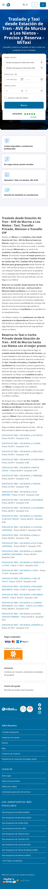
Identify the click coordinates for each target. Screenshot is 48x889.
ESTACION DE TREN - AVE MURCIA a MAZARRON (22, 500)
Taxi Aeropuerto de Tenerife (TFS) (15, 839)
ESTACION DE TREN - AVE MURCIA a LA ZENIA (21, 443)
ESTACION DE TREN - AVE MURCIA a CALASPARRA (23, 508)
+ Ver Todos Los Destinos (12, 861)
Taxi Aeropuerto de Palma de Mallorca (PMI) (20, 850)
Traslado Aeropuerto (10, 732)
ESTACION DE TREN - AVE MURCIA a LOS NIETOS (22, 435)
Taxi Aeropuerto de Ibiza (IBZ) (14, 828)
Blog (3, 748)
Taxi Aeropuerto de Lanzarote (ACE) (16, 844)
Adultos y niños (10, 86)
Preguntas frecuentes (11, 737)
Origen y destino (10, 57)
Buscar (24, 105)
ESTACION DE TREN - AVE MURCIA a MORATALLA (22, 625)
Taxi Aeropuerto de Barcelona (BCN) (16, 817)
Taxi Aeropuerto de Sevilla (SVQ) (15, 823)
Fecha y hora (9, 74)
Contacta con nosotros (11, 753)
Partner (5, 743)
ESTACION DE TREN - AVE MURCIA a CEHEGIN (21, 483)
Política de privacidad (11, 781)
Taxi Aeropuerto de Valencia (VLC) (15, 834)
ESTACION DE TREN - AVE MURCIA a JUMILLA (21, 535)
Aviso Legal (6, 776)
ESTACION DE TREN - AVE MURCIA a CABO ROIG (22, 451)
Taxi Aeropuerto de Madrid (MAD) (15, 812)
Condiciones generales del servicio (16, 792)
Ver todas (33, 117)
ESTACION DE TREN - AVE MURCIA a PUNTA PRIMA (23, 459)
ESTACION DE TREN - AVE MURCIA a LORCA (20, 570)
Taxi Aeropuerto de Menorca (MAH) (16, 855)
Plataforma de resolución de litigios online (19, 759)
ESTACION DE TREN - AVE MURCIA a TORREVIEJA (22, 475)
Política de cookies (9, 786)
